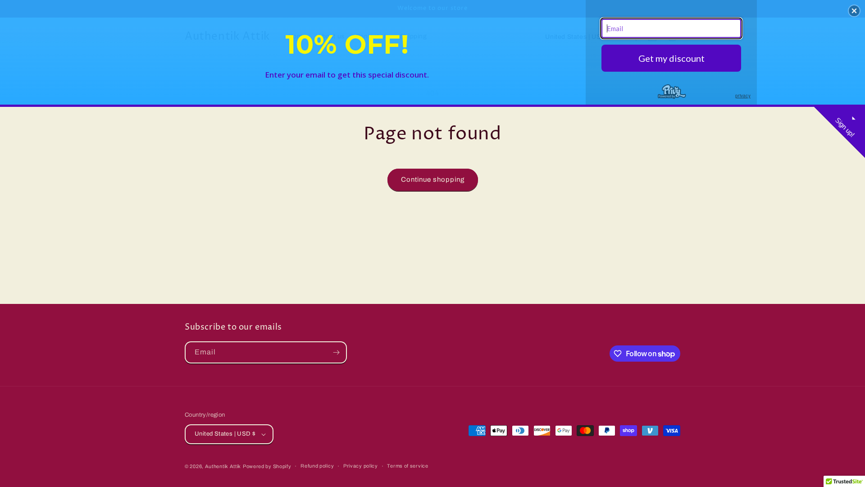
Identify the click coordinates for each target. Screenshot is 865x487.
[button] (854, 10)
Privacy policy (360, 466)
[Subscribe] (336, 352)
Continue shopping (432, 179)
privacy (743, 95)
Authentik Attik (223, 466)
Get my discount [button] (671, 58)
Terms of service (407, 466)
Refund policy (317, 466)
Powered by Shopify (267, 466)
